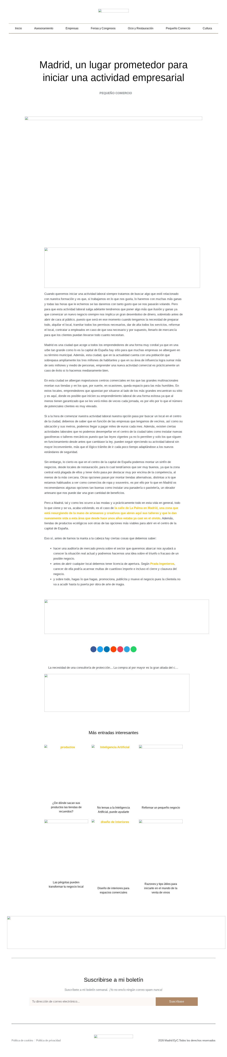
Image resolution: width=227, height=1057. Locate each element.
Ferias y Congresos (103, 28)
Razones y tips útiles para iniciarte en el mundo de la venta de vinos (160, 888)
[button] (215, 13)
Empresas (72, 28)
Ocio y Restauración (140, 28)
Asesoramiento (43, 28)
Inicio (18, 28)
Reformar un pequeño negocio (161, 807)
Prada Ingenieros (162, 563)
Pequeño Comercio (178, 28)
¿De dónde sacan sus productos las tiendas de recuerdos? (66, 807)
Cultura (207, 28)
